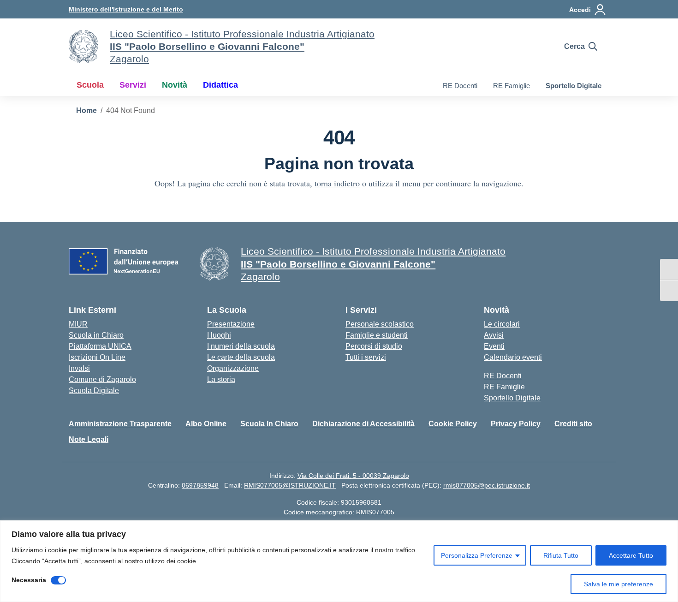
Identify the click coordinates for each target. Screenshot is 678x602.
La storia (221, 379)
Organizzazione (233, 368)
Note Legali (88, 439)
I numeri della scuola (241, 346)
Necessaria (29, 580)
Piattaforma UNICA (100, 346)
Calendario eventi (513, 357)
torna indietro (337, 183)
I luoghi (219, 335)
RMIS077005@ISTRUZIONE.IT (290, 485)
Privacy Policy (516, 424)
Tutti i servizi (365, 357)
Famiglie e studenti (376, 335)
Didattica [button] (220, 84)
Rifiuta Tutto (560, 555)
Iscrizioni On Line (97, 357)
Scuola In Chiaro (269, 424)
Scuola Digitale (94, 390)
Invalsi (79, 368)
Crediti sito (573, 424)
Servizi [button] (132, 84)
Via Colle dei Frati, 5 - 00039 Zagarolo (353, 475)
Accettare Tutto (631, 555)
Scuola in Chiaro (96, 335)
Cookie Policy (452, 424)
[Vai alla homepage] (83, 46)
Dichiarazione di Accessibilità (363, 424)
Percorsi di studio (373, 346)
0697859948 (200, 485)
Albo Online (205, 424)
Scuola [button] (90, 84)
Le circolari (502, 324)
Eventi (494, 346)
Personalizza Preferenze (476, 555)
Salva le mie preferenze (618, 584)
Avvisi (494, 335)
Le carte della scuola (241, 357)
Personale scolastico (379, 324)
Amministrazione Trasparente (120, 424)
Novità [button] (174, 84)
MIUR (78, 324)
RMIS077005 (375, 512)
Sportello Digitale (573, 85)
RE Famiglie (511, 85)
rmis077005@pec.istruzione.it (486, 485)
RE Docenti (460, 85)
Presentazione (231, 324)
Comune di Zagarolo (102, 379)
